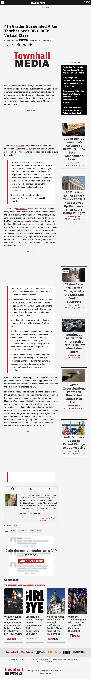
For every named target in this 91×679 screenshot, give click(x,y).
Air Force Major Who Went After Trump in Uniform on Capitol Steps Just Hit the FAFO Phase (56, 625)
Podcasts (39, 659)
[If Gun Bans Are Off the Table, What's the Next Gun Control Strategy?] (73, 275)
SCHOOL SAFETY (35, 531)
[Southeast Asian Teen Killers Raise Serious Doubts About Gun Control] (73, 325)
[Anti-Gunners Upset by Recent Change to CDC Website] (73, 428)
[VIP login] (87, 3)
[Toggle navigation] (2, 3)
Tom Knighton (74, 216)
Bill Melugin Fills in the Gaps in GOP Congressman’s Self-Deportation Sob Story (35, 625)
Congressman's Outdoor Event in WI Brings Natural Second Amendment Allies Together (74, 96)
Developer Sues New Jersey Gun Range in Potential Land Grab (72, 110)
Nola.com (20, 146)
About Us (14, 659)
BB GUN (12, 531)
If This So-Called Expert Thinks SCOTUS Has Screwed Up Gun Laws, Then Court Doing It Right (74, 203)
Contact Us (30, 659)
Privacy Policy (73, 659)
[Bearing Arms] (38, 2)
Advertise (22, 659)
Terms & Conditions (60, 659)
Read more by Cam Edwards (47, 519)
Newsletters (47, 659)
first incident (21, 209)
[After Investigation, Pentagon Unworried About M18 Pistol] (73, 375)
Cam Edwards (12, 40)
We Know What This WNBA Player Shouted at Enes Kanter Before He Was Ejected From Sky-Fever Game (13, 625)
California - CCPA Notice (45, 662)
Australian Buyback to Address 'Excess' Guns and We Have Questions (73, 70)
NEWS (15, 526)
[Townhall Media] (13, 671)
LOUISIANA (22, 531)
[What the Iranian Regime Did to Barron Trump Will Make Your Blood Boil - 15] (77, 601)
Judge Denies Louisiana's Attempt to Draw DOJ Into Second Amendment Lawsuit (74, 149)
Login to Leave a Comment (31, 561)
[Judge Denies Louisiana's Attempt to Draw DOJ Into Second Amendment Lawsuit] (73, 129)
